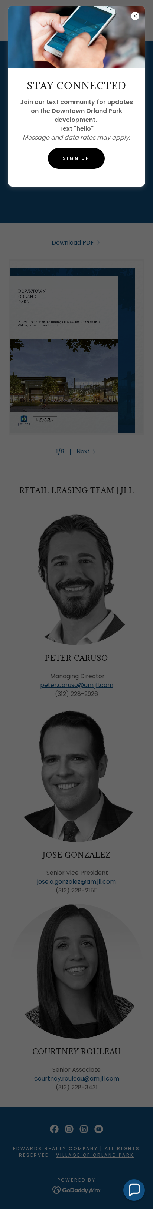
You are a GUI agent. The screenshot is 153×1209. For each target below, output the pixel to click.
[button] (134, 1190)
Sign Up (76, 158)
